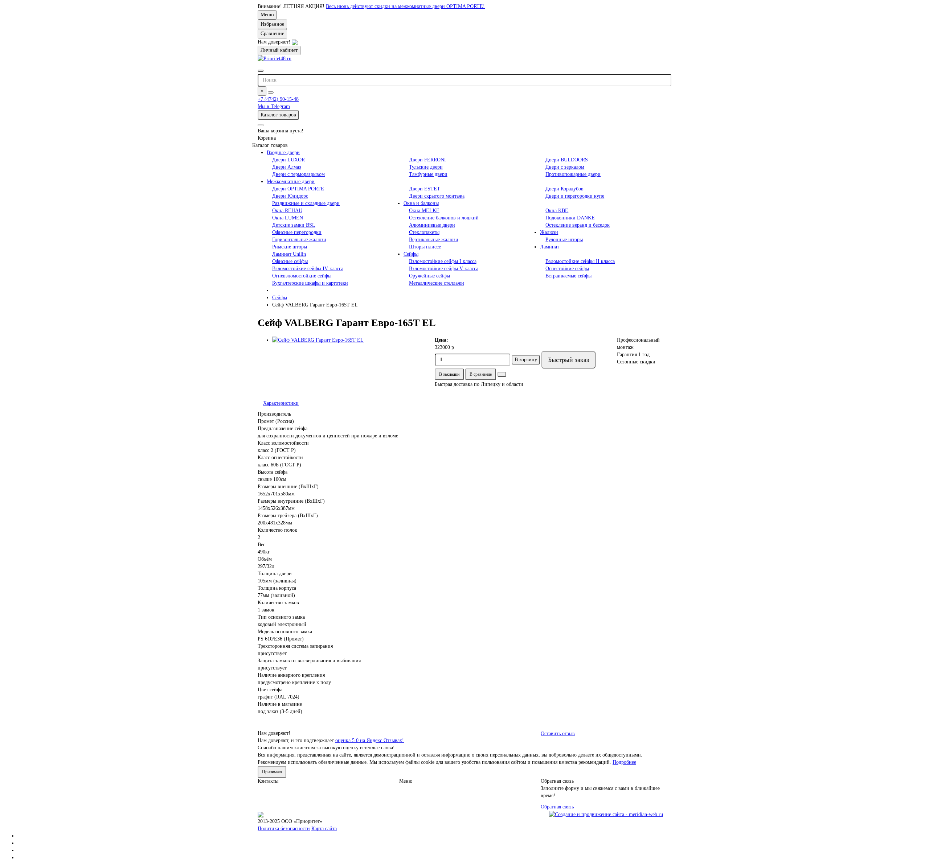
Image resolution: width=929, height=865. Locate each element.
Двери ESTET (424, 188)
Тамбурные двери (428, 174)
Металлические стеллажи (436, 283)
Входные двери (283, 152)
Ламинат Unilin (289, 254)
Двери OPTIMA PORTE (298, 188)
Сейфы (411, 254)
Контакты (268, 781)
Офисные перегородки (297, 232)
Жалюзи (549, 232)
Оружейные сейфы (429, 276)
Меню (267, 14)
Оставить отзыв (558, 733)
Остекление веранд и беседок (577, 225)
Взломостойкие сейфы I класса (442, 261)
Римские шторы (289, 247)
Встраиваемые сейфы (568, 276)
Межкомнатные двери (291, 181)
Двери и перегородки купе (574, 196)
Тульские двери (426, 167)
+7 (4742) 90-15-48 (278, 99)
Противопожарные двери (573, 174)
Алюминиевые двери (432, 225)
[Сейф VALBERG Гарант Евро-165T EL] (348, 340)
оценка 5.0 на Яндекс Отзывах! (369, 740)
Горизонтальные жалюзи (299, 239)
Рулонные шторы (564, 239)
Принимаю (272, 771)
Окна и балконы (421, 203)
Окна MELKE (424, 210)
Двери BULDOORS (566, 159)
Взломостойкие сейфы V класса (443, 268)
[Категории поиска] (260, 71)
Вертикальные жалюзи (433, 239)
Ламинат (549, 247)
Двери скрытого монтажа (436, 196)
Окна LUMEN (287, 218)
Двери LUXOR (288, 159)
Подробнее (624, 762)
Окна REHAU (287, 210)
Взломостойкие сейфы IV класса (307, 268)
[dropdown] (260, 125)
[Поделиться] (502, 374)
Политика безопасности (284, 828)
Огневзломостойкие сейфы (301, 276)
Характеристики (281, 403)
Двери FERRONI (427, 159)
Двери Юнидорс (290, 196)
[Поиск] (271, 92)
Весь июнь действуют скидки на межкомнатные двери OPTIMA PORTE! (405, 6)
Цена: (441, 340)
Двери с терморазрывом (298, 174)
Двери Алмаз (286, 167)
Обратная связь (557, 807)
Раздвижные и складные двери (306, 203)
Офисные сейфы (290, 261)
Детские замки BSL (293, 225)
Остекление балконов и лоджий (444, 218)
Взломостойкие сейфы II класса (580, 261)
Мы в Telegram (274, 106)
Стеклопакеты (424, 232)
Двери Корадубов (564, 188)
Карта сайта (324, 828)
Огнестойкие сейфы (567, 268)
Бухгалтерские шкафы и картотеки (310, 283)
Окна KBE (556, 210)
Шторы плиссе (425, 247)
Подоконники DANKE (570, 218)
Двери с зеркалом (564, 167)
